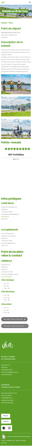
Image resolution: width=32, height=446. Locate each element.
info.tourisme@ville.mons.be (9, 372)
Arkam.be (4, 443)
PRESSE (5, 416)
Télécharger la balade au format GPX (13, 326)
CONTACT (6, 421)
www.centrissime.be (7, 403)
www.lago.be (5, 216)
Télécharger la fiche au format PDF (13, 319)
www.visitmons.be (6, 277)
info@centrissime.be (7, 400)
